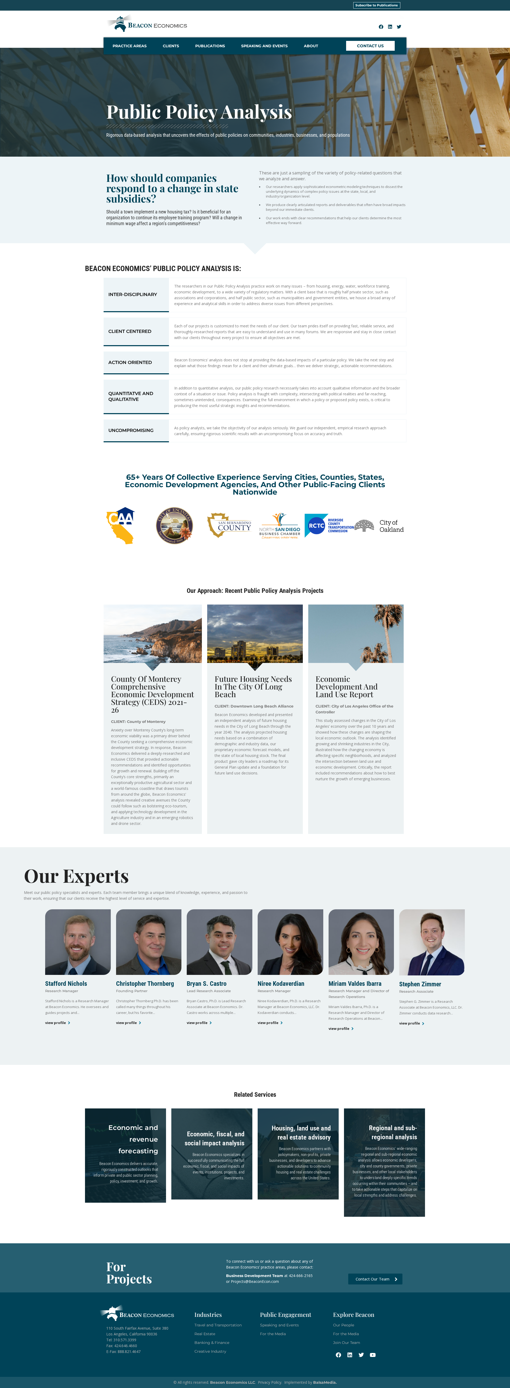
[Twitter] (399, 26)
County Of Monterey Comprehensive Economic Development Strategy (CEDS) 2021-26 (152, 694)
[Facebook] (381, 26)
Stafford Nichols (66, 983)
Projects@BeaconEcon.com (255, 1281)
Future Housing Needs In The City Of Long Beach (253, 686)
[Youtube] (372, 1355)
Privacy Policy (269, 1382)
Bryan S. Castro (207, 983)
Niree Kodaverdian (281, 983)
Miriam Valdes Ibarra (355, 983)
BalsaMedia (324, 1382)
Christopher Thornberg (145, 983)
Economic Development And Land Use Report (347, 686)
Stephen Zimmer (420, 984)
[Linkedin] (390, 26)
